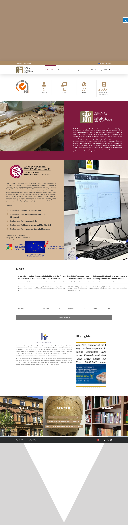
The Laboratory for (25, 210)
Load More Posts (64, 317)
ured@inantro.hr (27, 63)
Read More (20, 308)
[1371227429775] (44, 333)
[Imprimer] (22, 81)
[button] (109, 69)
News (117, 281)
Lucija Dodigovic (23, 281)
